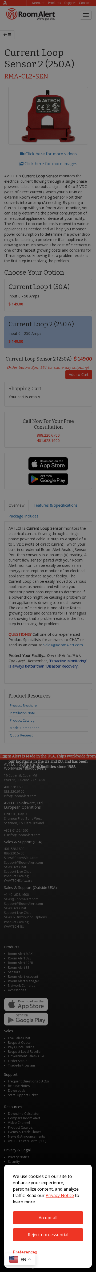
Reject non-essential (48, 1235)
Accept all (48, 1218)
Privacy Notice (60, 1195)
